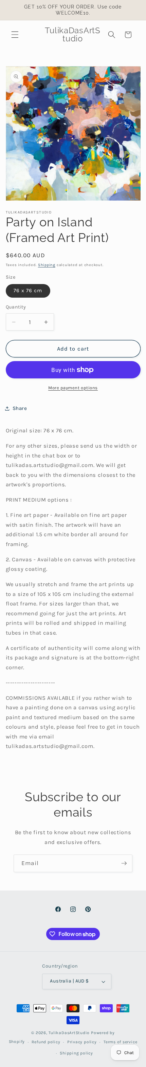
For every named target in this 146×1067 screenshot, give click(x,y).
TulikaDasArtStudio (69, 1032)
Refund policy (46, 1042)
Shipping (46, 265)
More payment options (73, 387)
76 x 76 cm (28, 290)
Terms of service (120, 1042)
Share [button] (20, 408)
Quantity (16, 307)
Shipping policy (76, 1053)
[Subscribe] (124, 863)
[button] (15, 34)
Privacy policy (82, 1042)
